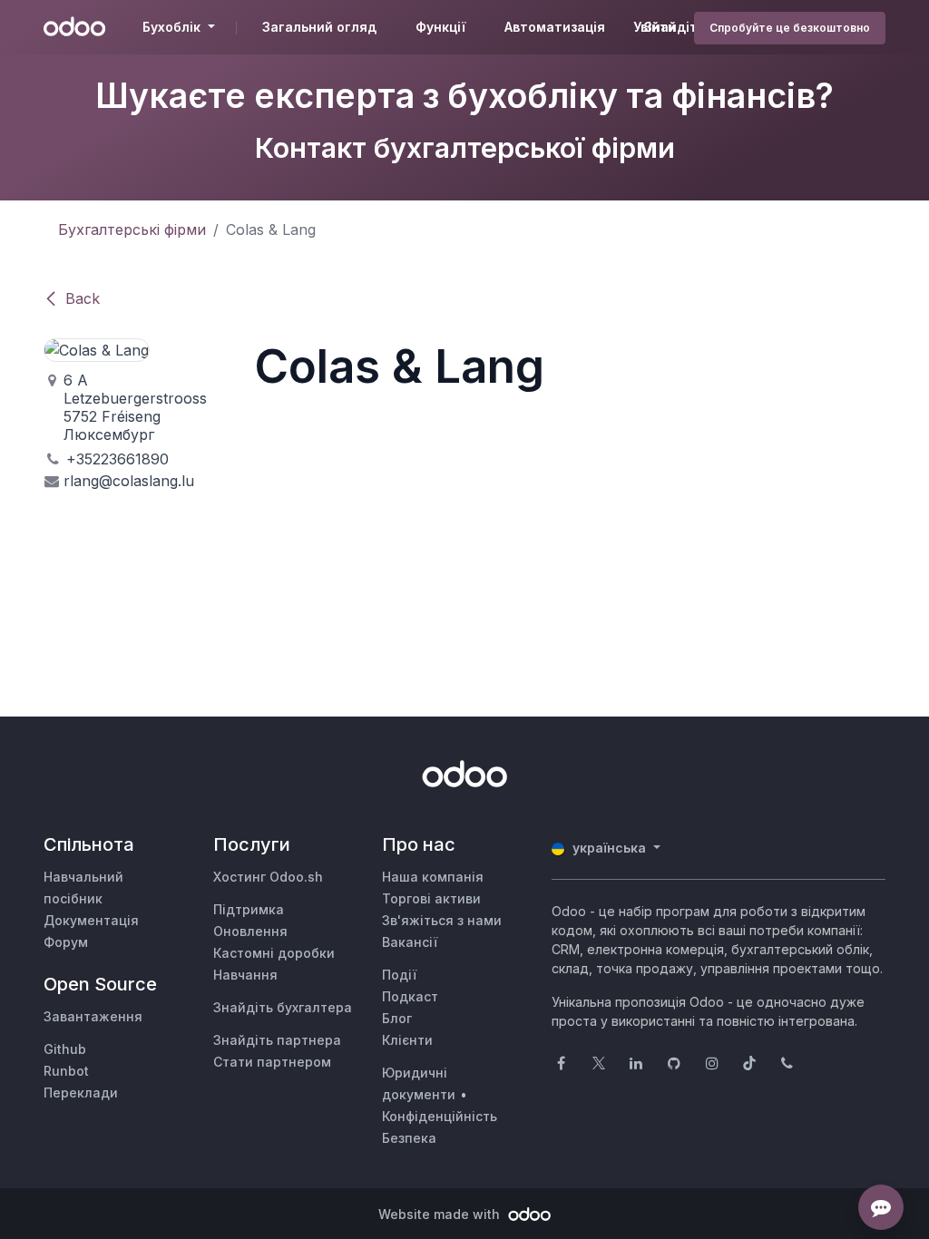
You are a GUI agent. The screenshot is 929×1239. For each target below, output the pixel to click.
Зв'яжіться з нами (442, 920)
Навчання (245, 974)
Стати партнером (272, 1061)
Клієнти (407, 1040)
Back (82, 298)
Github (65, 1049)
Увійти (654, 26)
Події (399, 974)
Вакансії (409, 942)
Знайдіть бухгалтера (282, 1007)
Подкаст (410, 996)
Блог (397, 1018)
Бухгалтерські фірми (132, 229)
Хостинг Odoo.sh (268, 876)
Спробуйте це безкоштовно (789, 27)
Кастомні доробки (274, 953)
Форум (66, 942)
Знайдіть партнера (277, 1040)
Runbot (66, 1070)
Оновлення (250, 931)
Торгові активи (431, 898)
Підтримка (248, 909)
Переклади (81, 1092)
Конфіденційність (439, 1116)
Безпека (409, 1138)
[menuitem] (319, 27)
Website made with (441, 1214)
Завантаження (93, 1016)
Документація (91, 920)
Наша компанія (433, 876)
